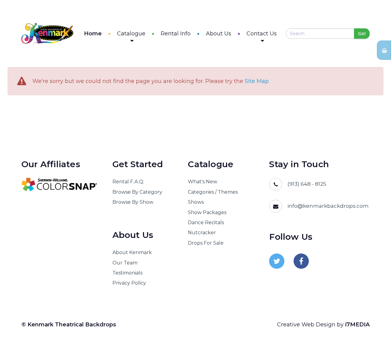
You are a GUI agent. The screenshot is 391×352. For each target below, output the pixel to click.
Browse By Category (137, 192)
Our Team (124, 263)
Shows (196, 202)
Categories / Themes (213, 192)
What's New (202, 182)
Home (93, 33)
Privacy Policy (129, 283)
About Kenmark (132, 252)
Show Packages (207, 212)
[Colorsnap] (59, 184)
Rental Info (176, 33)
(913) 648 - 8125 (306, 184)
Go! (362, 33)
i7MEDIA (357, 324)
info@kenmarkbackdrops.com (328, 206)
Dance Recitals (206, 222)
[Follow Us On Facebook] (301, 261)
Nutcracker (202, 232)
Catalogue (131, 33)
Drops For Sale (206, 243)
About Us (218, 33)
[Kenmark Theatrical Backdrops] (47, 33)
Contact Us (262, 33)
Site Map (257, 81)
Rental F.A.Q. (128, 182)
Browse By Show (132, 202)
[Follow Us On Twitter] (276, 261)
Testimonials (127, 273)
